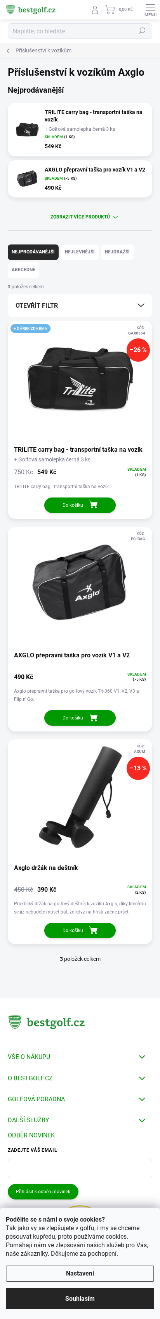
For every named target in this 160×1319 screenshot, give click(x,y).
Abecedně (23, 269)
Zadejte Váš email (32, 1150)
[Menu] (150, 9)
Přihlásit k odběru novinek (43, 1191)
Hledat (142, 31)
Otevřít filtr (37, 305)
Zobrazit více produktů (80, 217)
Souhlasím (80, 1298)
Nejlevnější (80, 252)
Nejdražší (117, 252)
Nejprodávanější (33, 252)
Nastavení (80, 1273)
